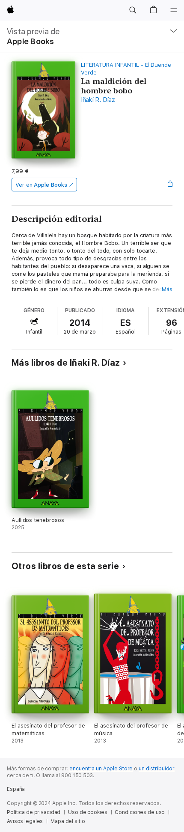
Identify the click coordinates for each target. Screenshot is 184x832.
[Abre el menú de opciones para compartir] (170, 184)
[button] (132, 10)
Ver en (41, 185)
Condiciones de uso (140, 812)
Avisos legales (25, 821)
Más (167, 289)
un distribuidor (157, 769)
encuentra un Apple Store (101, 769)
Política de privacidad (33, 812)
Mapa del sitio (67, 821)
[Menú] (173, 10)
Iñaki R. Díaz (98, 100)
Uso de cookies (87, 812)
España (16, 789)
